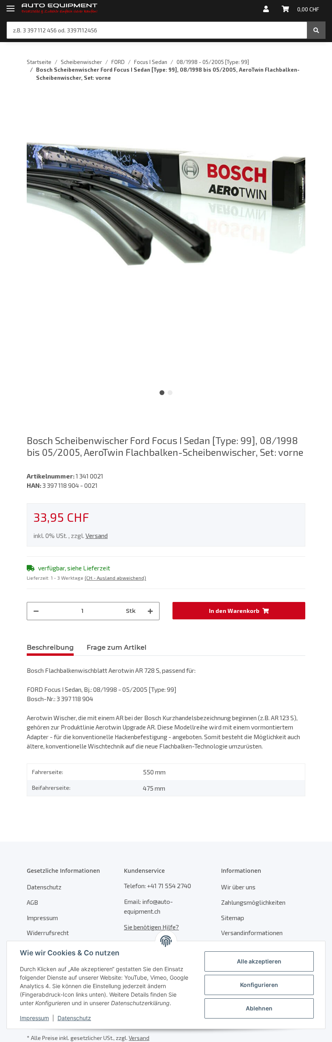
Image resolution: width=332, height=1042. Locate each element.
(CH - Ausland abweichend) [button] (115, 578)
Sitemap (232, 917)
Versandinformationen (252, 932)
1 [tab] (162, 392)
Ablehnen (259, 1008)
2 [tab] (170, 392)
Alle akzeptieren (259, 961)
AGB (32, 902)
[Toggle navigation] (10, 5)
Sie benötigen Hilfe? (151, 927)
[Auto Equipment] (59, 9)
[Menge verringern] (36, 611)
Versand (96, 535)
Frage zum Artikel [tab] (117, 647)
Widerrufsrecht (48, 932)
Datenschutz (44, 887)
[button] (266, 9)
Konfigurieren (259, 984)
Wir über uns (238, 887)
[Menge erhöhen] (150, 611)
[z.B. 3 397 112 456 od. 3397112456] (316, 30)
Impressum (42, 917)
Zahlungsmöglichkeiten (253, 902)
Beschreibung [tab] (50, 647)
